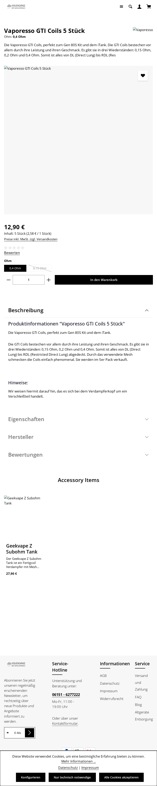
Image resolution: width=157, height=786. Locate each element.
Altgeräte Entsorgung (144, 715)
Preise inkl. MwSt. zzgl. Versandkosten (30, 239)
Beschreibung (25, 310)
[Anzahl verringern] (8, 280)
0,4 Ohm (15, 268)
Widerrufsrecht (111, 698)
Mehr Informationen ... (78, 761)
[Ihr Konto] (139, 6)
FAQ (138, 697)
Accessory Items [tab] (78, 480)
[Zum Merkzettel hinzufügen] (143, 76)
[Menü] (121, 6)
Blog (138, 704)
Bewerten (12, 252)
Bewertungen (25, 454)
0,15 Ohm (42, 269)
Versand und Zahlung (141, 682)
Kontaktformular (65, 723)
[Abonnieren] (29, 732)
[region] (78, 140)
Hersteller (21, 437)
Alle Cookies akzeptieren (121, 777)
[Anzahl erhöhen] (48, 280)
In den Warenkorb (103, 280)
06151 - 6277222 (66, 694)
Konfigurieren (30, 777)
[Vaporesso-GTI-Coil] (78, 140)
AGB (103, 675)
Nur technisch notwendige (72, 777)
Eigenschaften (26, 419)
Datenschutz (110, 683)
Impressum (109, 691)
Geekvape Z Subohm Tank (21, 549)
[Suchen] (130, 6)
